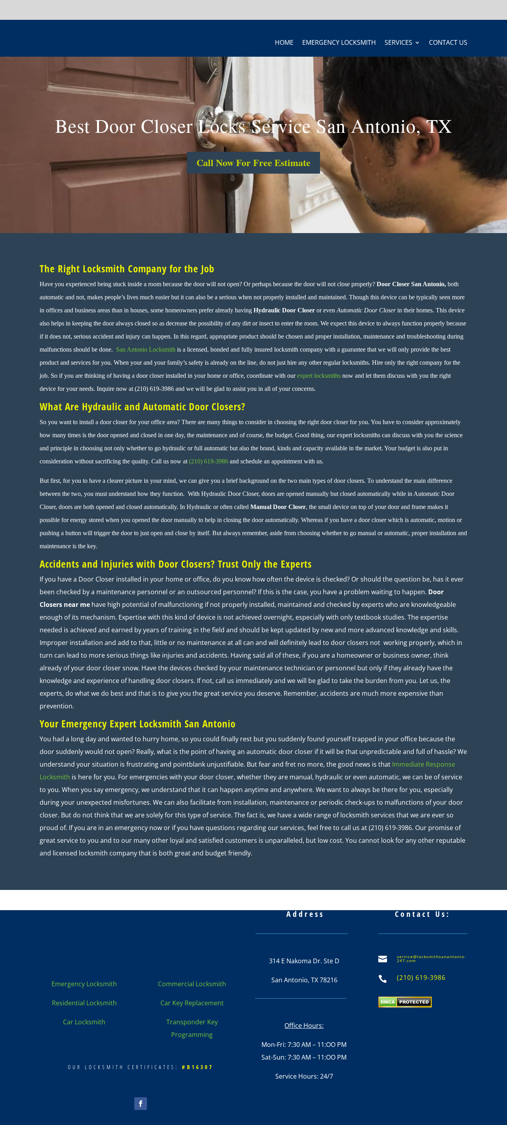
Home (284, 43)
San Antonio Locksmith (145, 349)
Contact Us (448, 43)
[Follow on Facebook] (140, 1103)
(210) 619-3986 (208, 461)
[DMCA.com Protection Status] (405, 1005)
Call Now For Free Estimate (253, 162)
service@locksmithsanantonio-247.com (431, 958)
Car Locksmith (84, 1022)
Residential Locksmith (84, 1003)
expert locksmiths (319, 375)
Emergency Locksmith (339, 43)
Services (398, 43)
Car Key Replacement (192, 1003)
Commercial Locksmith (192, 984)
